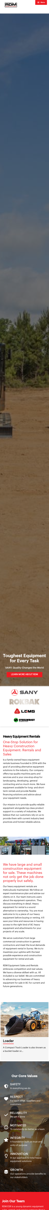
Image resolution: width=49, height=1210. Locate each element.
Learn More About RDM (24, 674)
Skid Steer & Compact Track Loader (24, 1042)
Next (47, 1031)
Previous (1, 1031)
